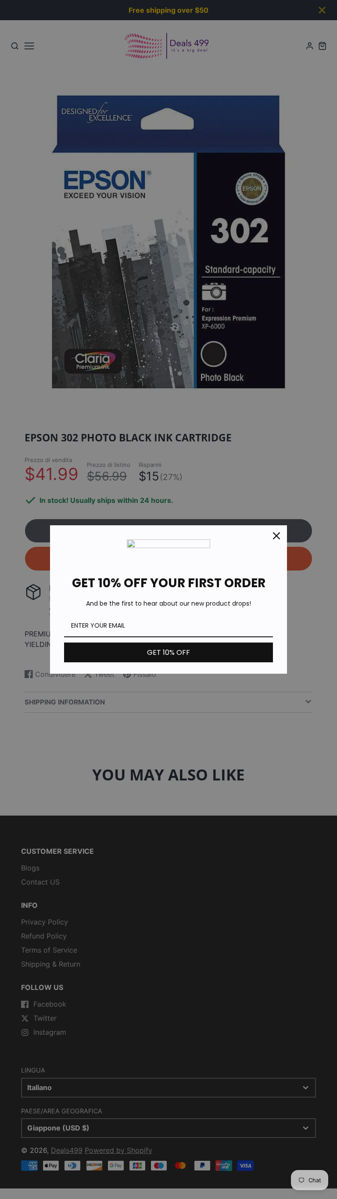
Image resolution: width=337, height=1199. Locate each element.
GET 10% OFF (168, 652)
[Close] (276, 535)
